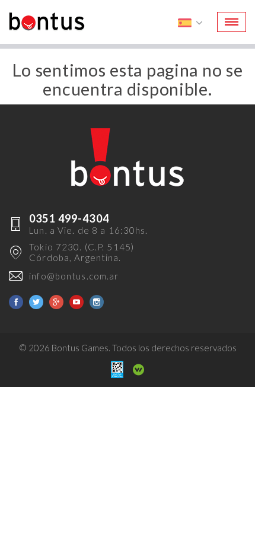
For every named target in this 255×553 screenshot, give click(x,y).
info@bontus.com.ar (74, 276)
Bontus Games (47, 21)
